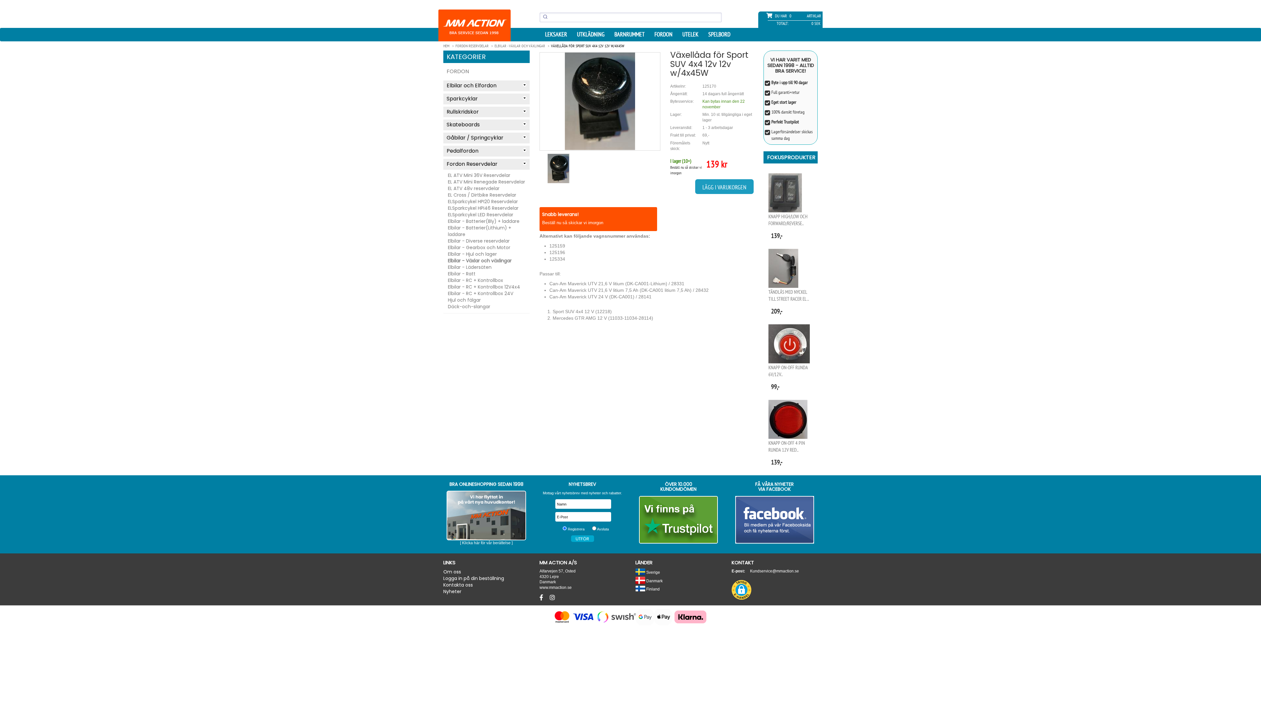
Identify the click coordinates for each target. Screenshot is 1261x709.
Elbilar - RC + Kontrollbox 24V (480, 293)
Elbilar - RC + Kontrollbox (475, 280)
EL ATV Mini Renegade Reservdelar (486, 182)
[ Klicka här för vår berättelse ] (486, 543)
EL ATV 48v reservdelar (473, 188)
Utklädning (591, 34)
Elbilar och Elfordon (472, 85)
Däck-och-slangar (469, 306)
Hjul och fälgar (464, 300)
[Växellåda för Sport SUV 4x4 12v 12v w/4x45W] (600, 101)
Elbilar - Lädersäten (470, 267)
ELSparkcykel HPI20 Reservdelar (483, 201)
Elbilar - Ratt (462, 273)
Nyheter (452, 591)
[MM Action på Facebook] (775, 520)
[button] (741, 590)
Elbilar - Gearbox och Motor (479, 247)
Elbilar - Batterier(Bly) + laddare (484, 221)
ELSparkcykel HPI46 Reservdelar (483, 208)
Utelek (690, 34)
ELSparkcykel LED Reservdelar (480, 214)
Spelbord (719, 34)
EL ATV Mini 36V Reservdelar (479, 175)
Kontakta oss (458, 585)
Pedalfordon (462, 151)
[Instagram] (552, 597)
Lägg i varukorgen (724, 187)
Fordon (663, 34)
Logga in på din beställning (473, 578)
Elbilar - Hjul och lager (472, 254)
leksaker (556, 34)
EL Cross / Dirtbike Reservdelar (482, 195)
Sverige (652, 572)
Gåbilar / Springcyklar (475, 137)
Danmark (654, 581)
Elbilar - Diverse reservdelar (479, 241)
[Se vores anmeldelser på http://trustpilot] (679, 520)
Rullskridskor (463, 112)
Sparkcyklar (462, 98)
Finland (652, 589)
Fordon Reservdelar (472, 164)
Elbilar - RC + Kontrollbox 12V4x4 (484, 287)
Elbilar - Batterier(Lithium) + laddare (479, 231)
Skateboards (463, 124)
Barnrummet (629, 34)
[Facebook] (542, 597)
